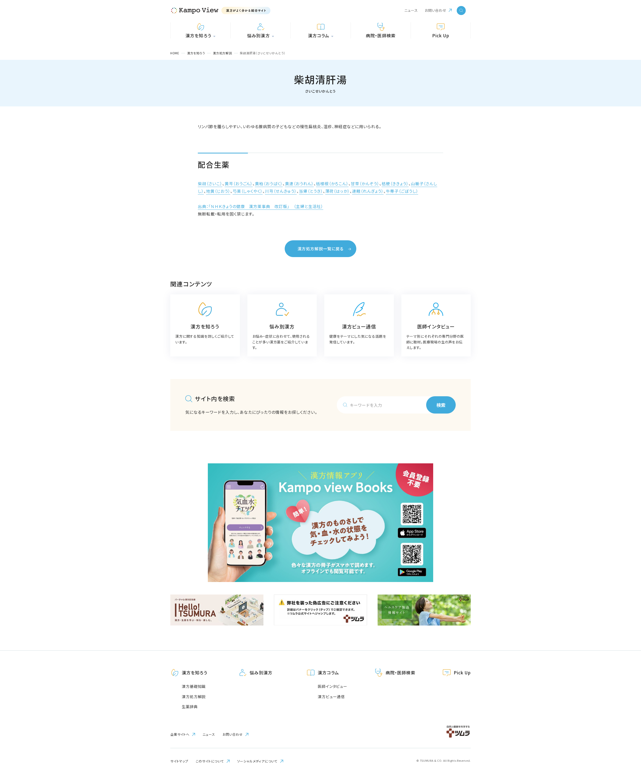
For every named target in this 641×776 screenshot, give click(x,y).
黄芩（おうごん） (239, 183)
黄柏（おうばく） (269, 183)
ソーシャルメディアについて (257, 761)
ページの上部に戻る (622, 650)
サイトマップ (179, 761)
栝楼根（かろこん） (332, 183)
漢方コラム (328, 673)
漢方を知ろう (194, 673)
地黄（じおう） (218, 191)
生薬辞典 (190, 706)
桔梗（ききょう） (395, 183)
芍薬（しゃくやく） (248, 191)
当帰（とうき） (311, 191)
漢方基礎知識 (194, 686)
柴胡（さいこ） (210, 183)
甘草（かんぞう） (365, 183)
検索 (440, 405)
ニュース (411, 10)
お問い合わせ (435, 10)
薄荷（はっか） (337, 191)
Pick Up (462, 673)
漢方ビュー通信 (331, 696)
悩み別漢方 (261, 673)
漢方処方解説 (194, 696)
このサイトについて (210, 761)
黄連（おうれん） (299, 183)
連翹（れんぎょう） (368, 191)
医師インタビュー (332, 686)
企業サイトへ (180, 734)
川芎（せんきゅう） (281, 191)
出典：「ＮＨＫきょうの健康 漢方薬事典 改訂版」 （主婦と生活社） (260, 206)
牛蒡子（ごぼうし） (402, 191)
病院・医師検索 (400, 673)
